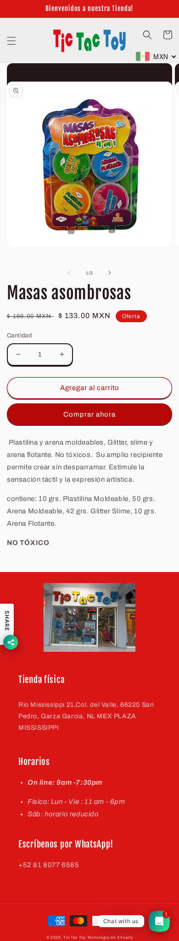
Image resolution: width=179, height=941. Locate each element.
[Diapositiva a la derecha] (110, 273)
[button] (11, 41)
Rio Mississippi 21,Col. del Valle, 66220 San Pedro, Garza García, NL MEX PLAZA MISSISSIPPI (86, 716)
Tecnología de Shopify (110, 937)
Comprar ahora (89, 414)
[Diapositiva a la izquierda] (69, 273)
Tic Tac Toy (74, 937)
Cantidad (19, 335)
